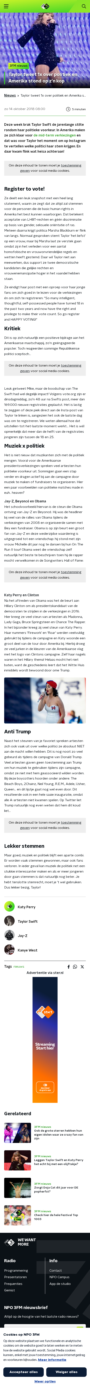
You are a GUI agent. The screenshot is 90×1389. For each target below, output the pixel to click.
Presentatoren (15, 1277)
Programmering (16, 1270)
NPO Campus (59, 1277)
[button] (6, 6)
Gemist (9, 1290)
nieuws (19, 966)
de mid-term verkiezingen (54, 135)
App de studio (60, 1283)
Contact (55, 1270)
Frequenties (13, 1283)
